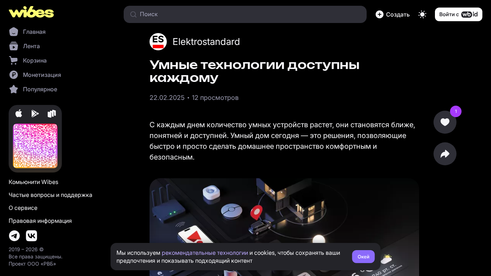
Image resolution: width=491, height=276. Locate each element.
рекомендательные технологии (205, 252)
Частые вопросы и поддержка (50, 194)
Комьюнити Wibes (33, 181)
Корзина (35, 60)
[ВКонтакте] (31, 236)
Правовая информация (40, 220)
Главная (34, 31)
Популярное (40, 89)
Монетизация (42, 74)
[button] (392, 14)
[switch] (422, 14)
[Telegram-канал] (14, 236)
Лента (31, 46)
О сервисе (23, 207)
